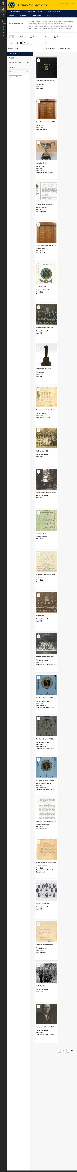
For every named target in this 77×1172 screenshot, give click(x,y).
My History (3, 23)
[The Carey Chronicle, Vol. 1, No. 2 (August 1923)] (46, 767)
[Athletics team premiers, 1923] (46, 643)
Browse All (3, 10)
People (12, 16)
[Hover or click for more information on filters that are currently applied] (54, 49)
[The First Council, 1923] (46, 890)
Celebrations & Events (33, 12)
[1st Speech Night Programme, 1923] (46, 808)
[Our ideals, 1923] (46, 273)
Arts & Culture (14, 12)
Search (3, 17)
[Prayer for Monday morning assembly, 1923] (46, 849)
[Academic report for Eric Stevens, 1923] (46, 397)
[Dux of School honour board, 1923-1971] (46, 109)
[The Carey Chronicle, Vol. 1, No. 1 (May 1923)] (46, 726)
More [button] (3, 35)
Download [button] (34, 36)
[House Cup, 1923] (46, 150)
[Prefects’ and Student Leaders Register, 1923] (46, 67)
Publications (36, 16)
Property (23, 16)
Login (3, 29)
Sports (49, 16)
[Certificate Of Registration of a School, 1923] (46, 931)
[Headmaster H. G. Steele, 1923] (46, 1014)
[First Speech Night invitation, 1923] (46, 561)
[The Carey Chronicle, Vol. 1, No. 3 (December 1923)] (46, 685)
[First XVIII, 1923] (46, 602)
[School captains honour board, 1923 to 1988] (46, 232)
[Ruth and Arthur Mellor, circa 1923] (46, 479)
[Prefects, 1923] (46, 973)
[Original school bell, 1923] (46, 355)
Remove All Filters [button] (64, 48)
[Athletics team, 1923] (46, 438)
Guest (68, 3)
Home (3, 4)
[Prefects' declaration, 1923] (46, 191)
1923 (41, 86)
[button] (46, 37)
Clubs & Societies (53, 12)
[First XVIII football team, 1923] (46, 314)
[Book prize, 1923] (46, 520)
